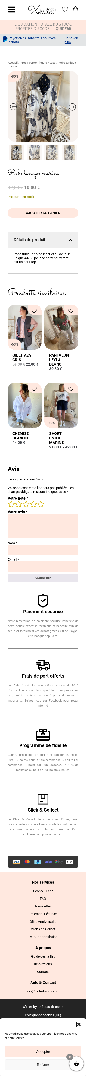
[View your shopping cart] (75, 10)
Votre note (18, 498)
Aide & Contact (43, 982)
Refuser (43, 1065)
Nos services (43, 882)
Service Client (43, 891)
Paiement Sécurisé (43, 914)
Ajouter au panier (43, 213)
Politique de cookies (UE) (43, 1015)
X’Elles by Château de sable (43, 1007)
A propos (43, 947)
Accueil (13, 62)
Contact (43, 972)
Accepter (43, 1052)
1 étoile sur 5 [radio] (11, 504)
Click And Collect (43, 929)
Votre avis (17, 512)
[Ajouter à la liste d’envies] (34, 311)
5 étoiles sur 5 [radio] (40, 504)
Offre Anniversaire (43, 921)
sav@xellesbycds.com (43, 991)
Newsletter (43, 906)
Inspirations (43, 964)
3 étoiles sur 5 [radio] (25, 504)
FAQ (43, 899)
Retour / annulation (43, 937)
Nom (12, 543)
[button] (78, 1024)
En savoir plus (71, 40)
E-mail (13, 559)
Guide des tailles (43, 956)
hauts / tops (47, 62)
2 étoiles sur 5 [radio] (18, 504)
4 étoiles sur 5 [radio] (33, 504)
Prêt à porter (28, 62)
